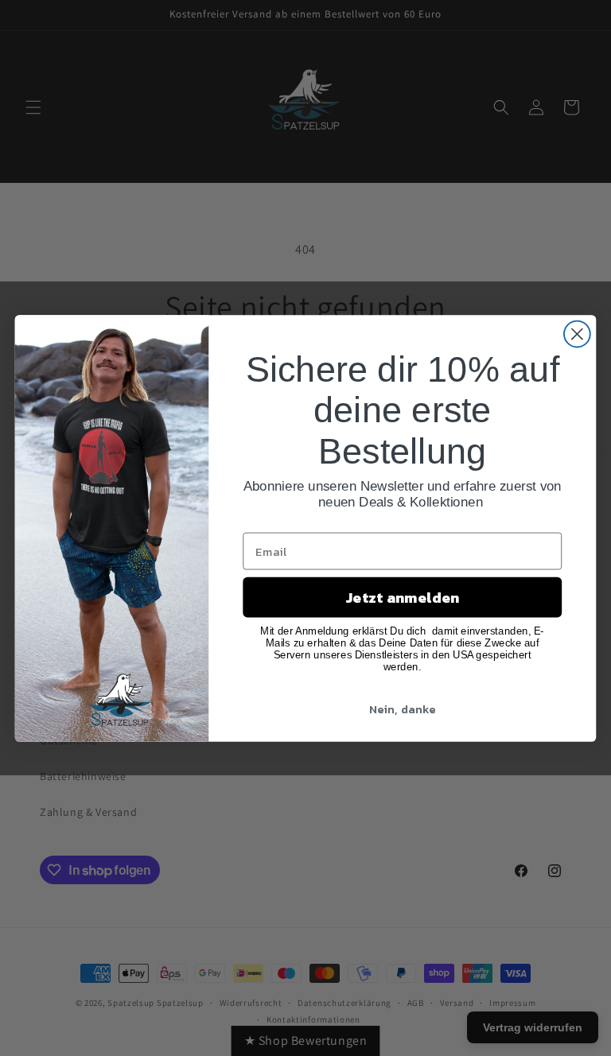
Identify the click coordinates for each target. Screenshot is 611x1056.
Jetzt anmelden (402, 597)
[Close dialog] (577, 333)
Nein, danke (402, 708)
